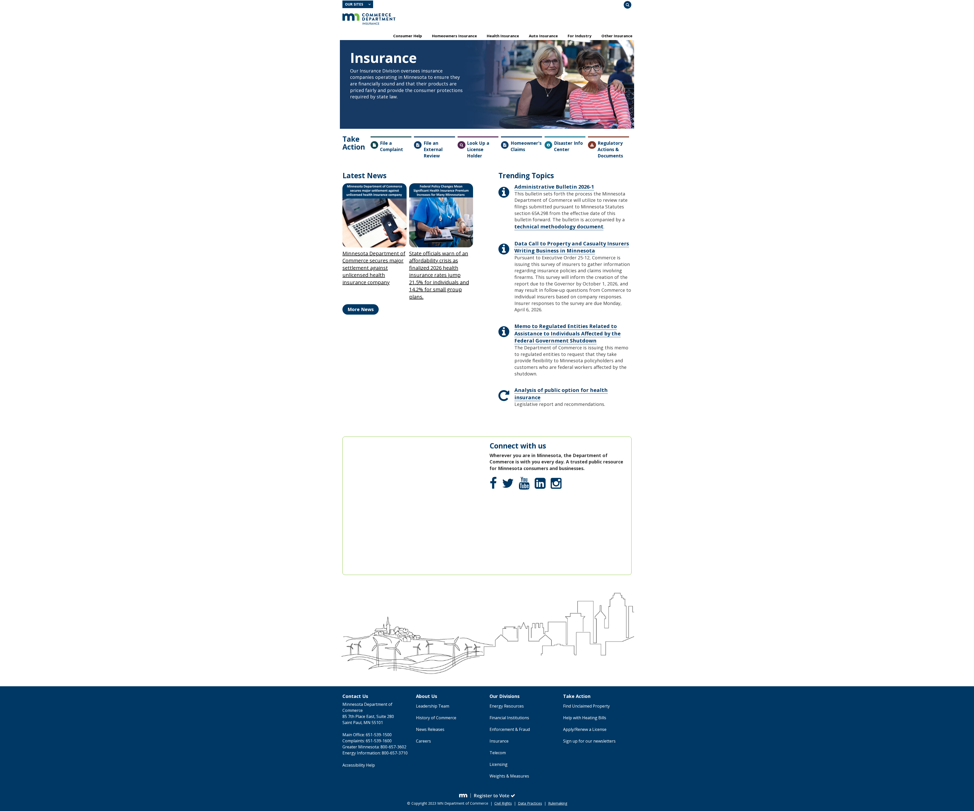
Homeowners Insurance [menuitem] (454, 35)
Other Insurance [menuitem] (616, 35)
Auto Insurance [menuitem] (543, 35)
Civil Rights (503, 803)
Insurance (499, 741)
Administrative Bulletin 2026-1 (554, 186)
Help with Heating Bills (584, 717)
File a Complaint (391, 146)
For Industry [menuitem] (580, 35)
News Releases (430, 729)
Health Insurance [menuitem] (503, 35)
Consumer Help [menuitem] (407, 35)
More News (360, 309)
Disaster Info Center (568, 146)
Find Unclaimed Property (586, 706)
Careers (423, 741)
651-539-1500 (379, 734)
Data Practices (530, 803)
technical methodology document (558, 226)
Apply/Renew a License (584, 729)
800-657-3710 (395, 753)
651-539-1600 (379, 741)
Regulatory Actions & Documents (610, 149)
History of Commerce (436, 717)
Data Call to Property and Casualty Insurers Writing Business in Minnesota (571, 247)
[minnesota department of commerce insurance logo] (368, 19)
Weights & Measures (509, 776)
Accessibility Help (358, 765)
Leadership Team (432, 706)
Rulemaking (557, 803)
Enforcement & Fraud (510, 729)
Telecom (498, 752)
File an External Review (433, 149)
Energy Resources (507, 706)
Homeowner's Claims (526, 146)
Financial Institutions (509, 717)
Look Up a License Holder (478, 149)
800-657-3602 (393, 747)
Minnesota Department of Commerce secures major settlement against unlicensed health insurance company (373, 268)
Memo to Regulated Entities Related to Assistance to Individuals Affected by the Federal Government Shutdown (567, 333)
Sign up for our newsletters (589, 741)
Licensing (499, 764)
